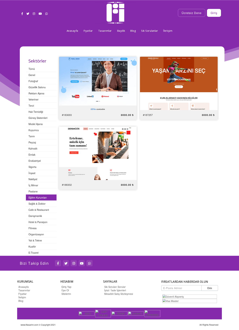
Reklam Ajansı (36, 93)
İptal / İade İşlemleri (115, 290)
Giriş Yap (66, 287)
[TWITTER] (66, 263)
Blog (20, 301)
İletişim (22, 297)
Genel (32, 75)
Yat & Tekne (35, 240)
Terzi (31, 105)
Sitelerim (66, 294)
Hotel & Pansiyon (38, 222)
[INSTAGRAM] (74, 263)
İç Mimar (33, 185)
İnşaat (32, 173)
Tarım (32, 136)
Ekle (209, 288)
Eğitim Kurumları (38, 197)
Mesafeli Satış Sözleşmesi (118, 294)
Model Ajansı (36, 124)
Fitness (33, 228)
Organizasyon (36, 234)
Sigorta (32, 167)
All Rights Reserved (208, 324)
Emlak (32, 154)
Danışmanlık (35, 216)
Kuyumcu (34, 130)
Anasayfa (23, 287)
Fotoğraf (33, 81)
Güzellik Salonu (37, 87)
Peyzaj (32, 142)
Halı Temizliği (36, 111)
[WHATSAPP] (89, 263)
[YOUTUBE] (82, 263)
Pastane (33, 191)
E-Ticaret (33, 252)
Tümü (32, 69)
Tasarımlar (24, 290)
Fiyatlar (22, 294)
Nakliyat (33, 179)
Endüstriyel (35, 160)
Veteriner (33, 99)
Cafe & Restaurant (39, 209)
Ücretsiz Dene (192, 13)
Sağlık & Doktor (37, 203)
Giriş (214, 13)
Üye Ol (65, 290)
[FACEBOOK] (58, 263)
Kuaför (32, 246)
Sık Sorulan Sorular (115, 287)
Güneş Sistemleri (38, 118)
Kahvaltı (33, 148)
